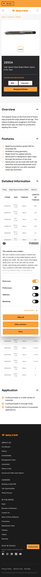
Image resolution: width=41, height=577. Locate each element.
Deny (21, 331)
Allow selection (20, 324)
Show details (29, 310)
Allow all (20, 317)
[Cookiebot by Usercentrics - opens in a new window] (29, 243)
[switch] (35, 288)
